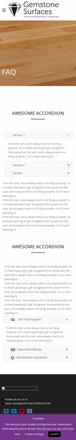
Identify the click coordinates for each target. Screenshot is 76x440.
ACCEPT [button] (54, 434)
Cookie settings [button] (34, 434)
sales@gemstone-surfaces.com (31, 403)
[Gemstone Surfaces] (32, 9)
